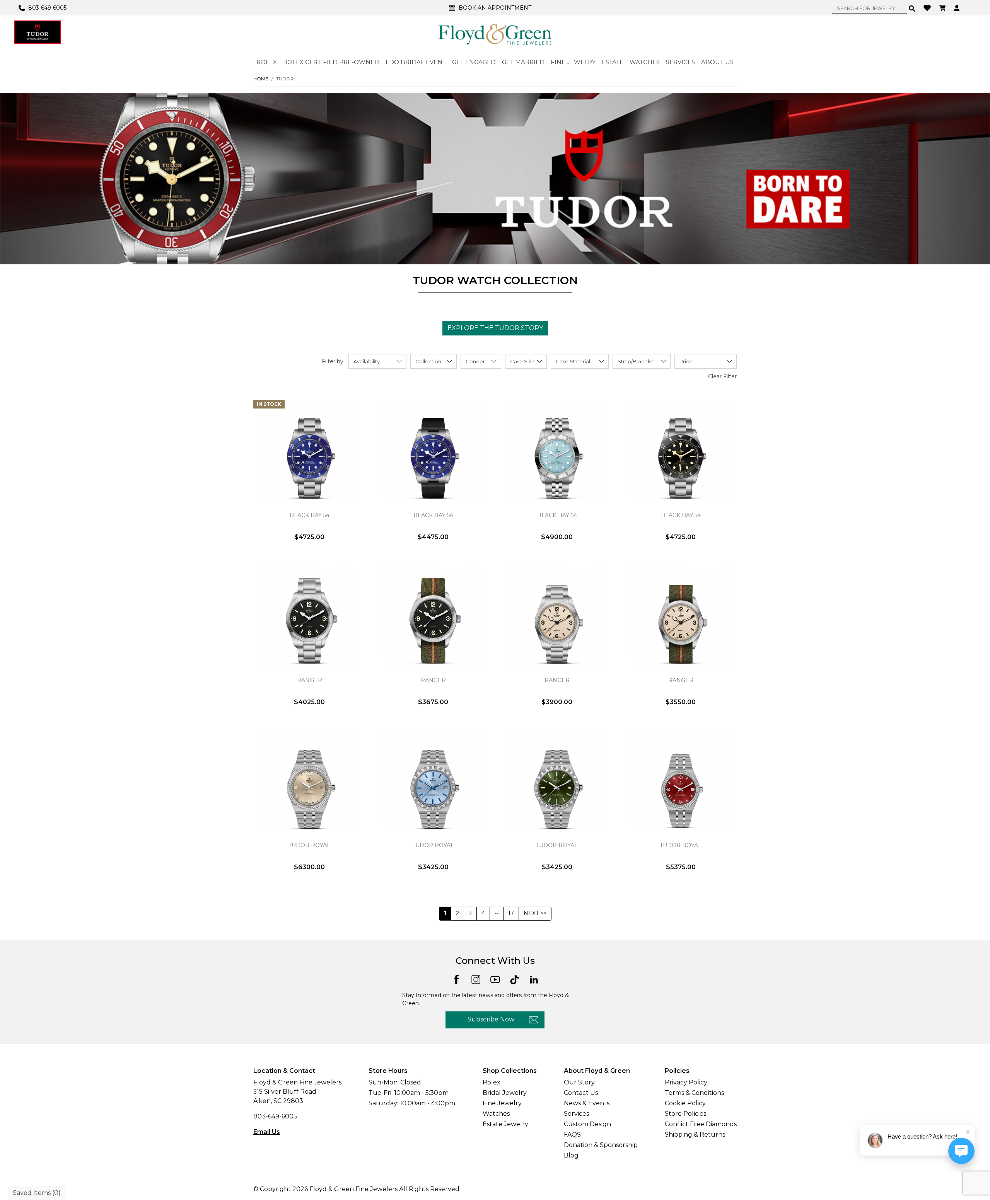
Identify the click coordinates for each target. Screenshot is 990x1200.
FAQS (572, 1134)
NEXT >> (535, 913)
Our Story (579, 1082)
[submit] (912, 8)
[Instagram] (476, 979)
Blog (571, 1155)
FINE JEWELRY (573, 62)
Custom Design (587, 1124)
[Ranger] (309, 615)
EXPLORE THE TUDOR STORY (495, 328)
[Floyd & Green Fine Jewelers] (495, 34)
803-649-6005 (275, 1116)
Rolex (491, 1082)
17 (511, 913)
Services (576, 1113)
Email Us (266, 1131)
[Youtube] (495, 979)
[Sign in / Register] (958, 7)
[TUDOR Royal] (309, 780)
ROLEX (266, 62)
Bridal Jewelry (505, 1092)
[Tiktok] (514, 979)
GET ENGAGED (474, 62)
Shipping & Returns (695, 1134)
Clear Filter (722, 376)
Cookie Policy (685, 1103)
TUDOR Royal (309, 845)
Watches (496, 1113)
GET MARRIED (523, 62)
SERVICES (680, 62)
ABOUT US (717, 62)
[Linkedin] (534, 979)
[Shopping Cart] (943, 7)
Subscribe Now (491, 1019)
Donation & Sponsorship (601, 1145)
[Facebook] (456, 979)
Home (260, 79)
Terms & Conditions (694, 1092)
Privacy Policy (686, 1082)
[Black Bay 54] (309, 450)
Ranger (309, 680)
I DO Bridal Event (416, 62)
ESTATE (612, 62)
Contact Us (581, 1092)
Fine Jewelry (502, 1103)
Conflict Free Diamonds (701, 1124)
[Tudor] (37, 32)
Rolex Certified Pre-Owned (331, 62)
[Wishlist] (928, 7)
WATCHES (645, 62)
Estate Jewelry (505, 1124)
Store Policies (685, 1113)
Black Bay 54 (309, 515)
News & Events (586, 1103)
